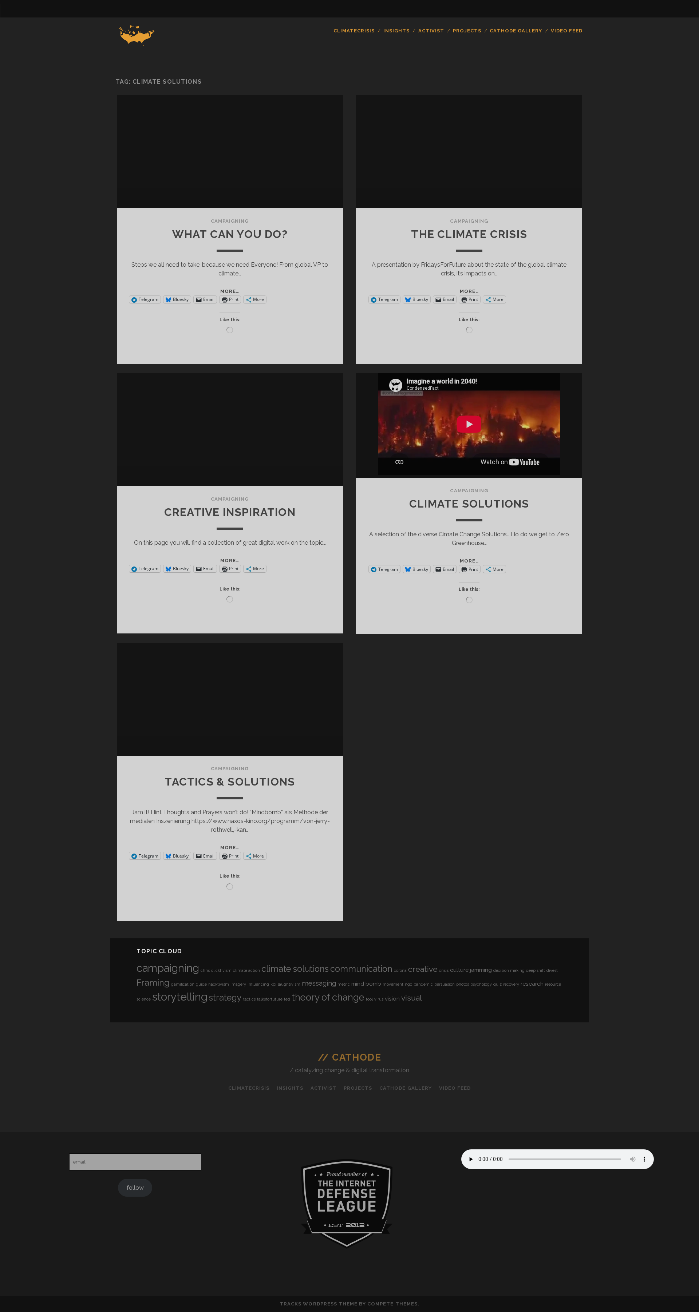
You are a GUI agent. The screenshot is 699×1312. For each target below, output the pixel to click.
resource (553, 984)
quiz (497, 984)
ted (287, 999)
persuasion (444, 984)
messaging (319, 983)
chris (205, 970)
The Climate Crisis (469, 234)
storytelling (180, 996)
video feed (566, 30)
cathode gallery (516, 30)
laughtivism (289, 984)
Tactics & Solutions (230, 781)
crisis (444, 970)
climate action (246, 970)
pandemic (423, 984)
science (144, 999)
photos (462, 984)
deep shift (535, 970)
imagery (238, 984)
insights (396, 30)
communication (361, 969)
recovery (511, 984)
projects (467, 30)
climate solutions (295, 969)
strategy (225, 997)
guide (201, 984)
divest (552, 970)
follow (135, 1187)
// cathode (350, 1057)
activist (431, 30)
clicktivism (221, 970)
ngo (408, 984)
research (532, 983)
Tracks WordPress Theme (319, 1304)
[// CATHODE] (137, 46)
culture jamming (471, 969)
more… (229, 291)
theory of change (328, 997)
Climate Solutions (469, 503)
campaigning (230, 221)
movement (393, 984)
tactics (249, 999)
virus (378, 999)
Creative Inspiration (230, 512)
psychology (481, 984)
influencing (258, 984)
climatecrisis (354, 30)
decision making (509, 970)
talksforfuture (270, 999)
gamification (182, 984)
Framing (153, 982)
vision (392, 998)
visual (411, 997)
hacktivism (218, 984)
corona (400, 970)
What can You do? (230, 234)
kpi (273, 984)
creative (423, 969)
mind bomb (366, 983)
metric (343, 984)
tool (369, 999)
